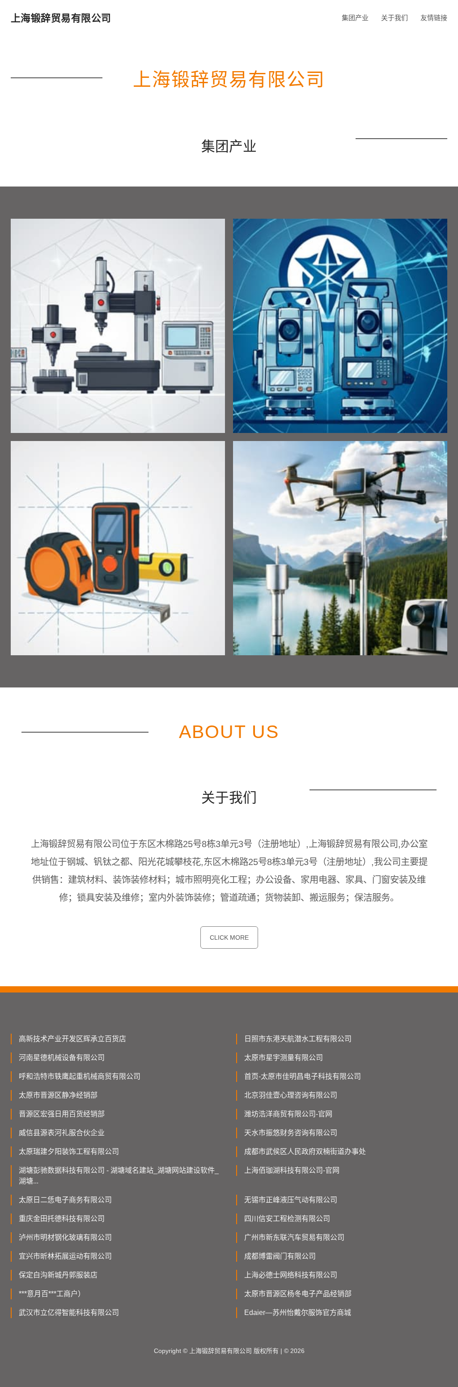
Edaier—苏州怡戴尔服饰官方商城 (297, 1312)
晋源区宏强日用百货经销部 (62, 1114)
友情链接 (433, 17)
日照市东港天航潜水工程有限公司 (298, 1039)
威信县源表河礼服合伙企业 (62, 1133)
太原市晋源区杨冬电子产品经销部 (298, 1294)
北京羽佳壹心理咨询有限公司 (290, 1095)
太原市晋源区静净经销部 (58, 1095)
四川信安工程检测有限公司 (287, 1218)
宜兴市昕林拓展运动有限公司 (65, 1256)
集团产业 (355, 17)
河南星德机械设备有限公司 (62, 1057)
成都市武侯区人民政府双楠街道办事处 (305, 1151)
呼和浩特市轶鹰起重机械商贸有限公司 (79, 1076)
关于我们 (394, 17)
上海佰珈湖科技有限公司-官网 (291, 1170)
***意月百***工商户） (52, 1294)
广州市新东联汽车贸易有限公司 (294, 1237)
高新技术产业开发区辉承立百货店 (72, 1039)
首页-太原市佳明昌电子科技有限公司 (302, 1076)
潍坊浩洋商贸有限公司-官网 (288, 1114)
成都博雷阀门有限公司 (280, 1256)
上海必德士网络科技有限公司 (290, 1275)
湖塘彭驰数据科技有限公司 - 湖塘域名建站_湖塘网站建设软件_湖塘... (119, 1175)
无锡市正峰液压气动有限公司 (290, 1200)
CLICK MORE (229, 937)
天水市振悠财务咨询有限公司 (290, 1133)
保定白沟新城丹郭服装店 (58, 1275)
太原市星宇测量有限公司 (283, 1057)
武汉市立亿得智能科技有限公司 (69, 1312)
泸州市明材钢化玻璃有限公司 (65, 1237)
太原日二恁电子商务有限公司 (65, 1200)
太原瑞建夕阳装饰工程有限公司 (69, 1151)
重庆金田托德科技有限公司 (62, 1218)
